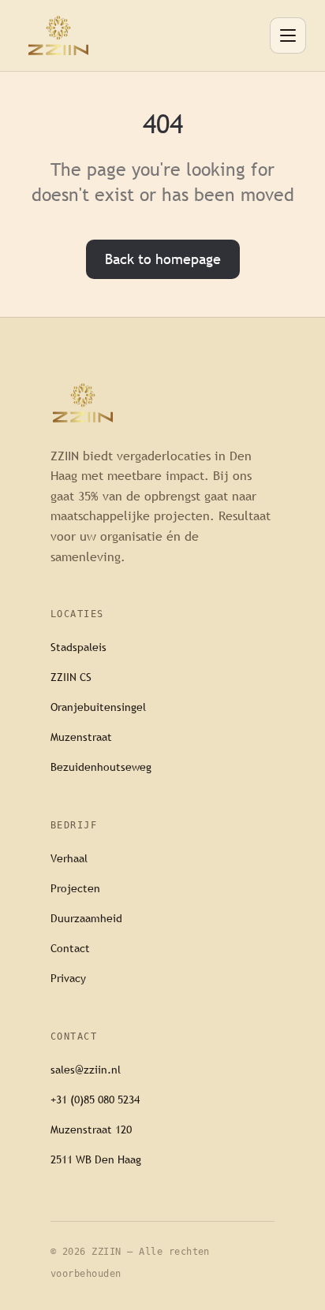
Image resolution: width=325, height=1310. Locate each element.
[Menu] (288, 35)
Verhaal (69, 858)
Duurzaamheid (86, 918)
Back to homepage (163, 259)
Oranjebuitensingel (98, 707)
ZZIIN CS (71, 677)
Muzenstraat (81, 737)
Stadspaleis (78, 647)
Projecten (75, 888)
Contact (70, 948)
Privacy (68, 978)
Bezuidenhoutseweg (100, 767)
